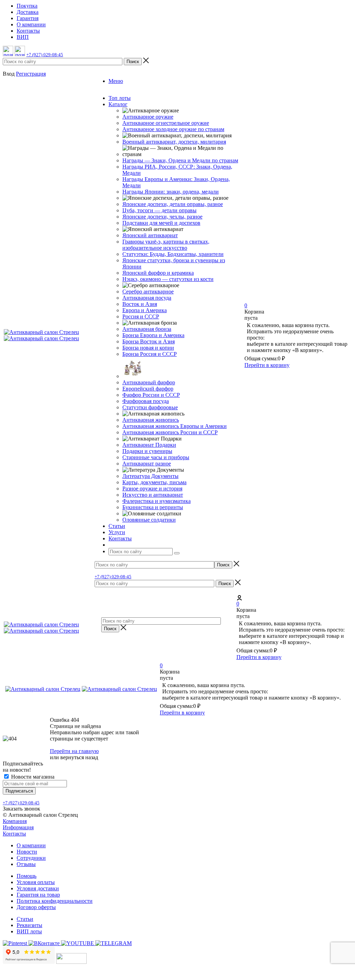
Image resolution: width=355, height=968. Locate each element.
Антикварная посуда (146, 298)
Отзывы (26, 864)
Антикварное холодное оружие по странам (173, 129)
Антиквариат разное (146, 463)
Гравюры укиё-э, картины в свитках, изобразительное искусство (165, 245)
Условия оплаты (36, 882)
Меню (116, 81)
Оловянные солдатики (149, 520)
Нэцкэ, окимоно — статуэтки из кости (168, 279)
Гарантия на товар (38, 895)
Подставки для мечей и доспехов (161, 223)
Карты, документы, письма (154, 482)
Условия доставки (38, 888)
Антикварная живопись (150, 420)
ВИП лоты (29, 931)
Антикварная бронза (146, 329)
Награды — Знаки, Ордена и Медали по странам (180, 160)
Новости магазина (32, 777)
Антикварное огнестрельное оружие (165, 123)
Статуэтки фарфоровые (150, 407)
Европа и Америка (144, 310)
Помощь (26, 876)
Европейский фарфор (147, 389)
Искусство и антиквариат (152, 495)
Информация (18, 827)
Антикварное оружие (147, 117)
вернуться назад (79, 757)
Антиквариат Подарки (149, 445)
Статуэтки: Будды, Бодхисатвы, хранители (173, 254)
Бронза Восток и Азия (148, 341)
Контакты (14, 834)
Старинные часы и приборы (155, 457)
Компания (15, 821)
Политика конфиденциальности (55, 901)
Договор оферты (36, 907)
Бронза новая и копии (148, 348)
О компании (31, 845)
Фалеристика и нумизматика (156, 501)
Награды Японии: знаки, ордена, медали (170, 192)
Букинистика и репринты (152, 507)
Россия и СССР (140, 316)
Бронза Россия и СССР (149, 354)
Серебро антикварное (148, 291)
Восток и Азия (139, 304)
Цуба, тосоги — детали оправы (159, 210)
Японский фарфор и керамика (158, 273)
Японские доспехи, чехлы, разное (162, 217)
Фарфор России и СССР (151, 395)
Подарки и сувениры (147, 451)
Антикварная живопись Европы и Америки (174, 426)
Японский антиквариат (150, 235)
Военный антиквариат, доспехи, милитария (174, 142)
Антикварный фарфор (148, 382)
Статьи (25, 919)
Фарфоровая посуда (145, 401)
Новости (27, 852)
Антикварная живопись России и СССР (170, 432)
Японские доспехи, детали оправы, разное (172, 204)
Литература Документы (150, 476)
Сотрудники (31, 858)
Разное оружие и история (152, 488)
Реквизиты (29, 925)
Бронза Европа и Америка (153, 335)
